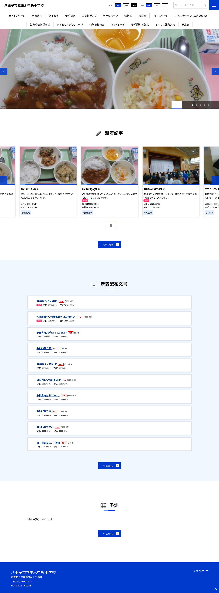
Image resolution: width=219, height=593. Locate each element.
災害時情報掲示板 (40, 24)
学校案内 (37, 15)
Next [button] (215, 71)
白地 (126, 5)
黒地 (134, 5)
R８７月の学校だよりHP (48, 380)
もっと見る (108, 244)
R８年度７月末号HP (46, 364)
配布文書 (54, 15)
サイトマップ (202, 571)
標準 (148, 5)
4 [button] (204, 105)
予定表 (185, 24)
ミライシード (118, 24)
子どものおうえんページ (70, 24)
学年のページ (110, 15)
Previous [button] (3, 71)
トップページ (18, 15)
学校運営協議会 (140, 24)
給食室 (142, 15)
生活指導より (89, 15)
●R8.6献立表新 (45, 427)
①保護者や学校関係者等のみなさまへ (56, 316)
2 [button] (196, 105)
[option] (109, 69)
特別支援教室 (97, 24)
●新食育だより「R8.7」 (48, 395)
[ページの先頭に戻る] (215, 589)
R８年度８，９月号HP (47, 301)
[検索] (204, 4)
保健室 (128, 15)
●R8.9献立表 (44, 348)
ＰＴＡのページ (160, 15)
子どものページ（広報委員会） (191, 15)
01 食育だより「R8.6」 (48, 442)
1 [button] (192, 105)
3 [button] (200, 105)
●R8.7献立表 (44, 411)
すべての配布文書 (165, 24)
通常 (118, 5)
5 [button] (208, 105)
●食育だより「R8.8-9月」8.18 (51, 332)
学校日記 (70, 15)
